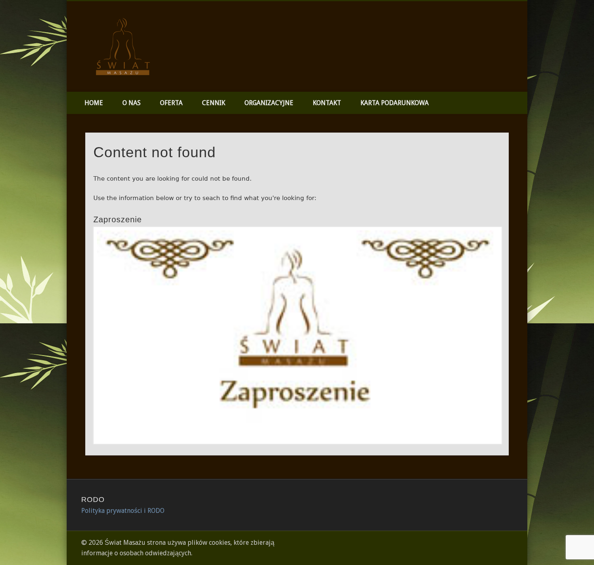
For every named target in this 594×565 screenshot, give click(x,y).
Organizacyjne (268, 103)
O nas (131, 103)
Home (93, 103)
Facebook (518, 31)
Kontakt (327, 103)
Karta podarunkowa (394, 103)
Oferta (171, 103)
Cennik (213, 103)
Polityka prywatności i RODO (122, 510)
